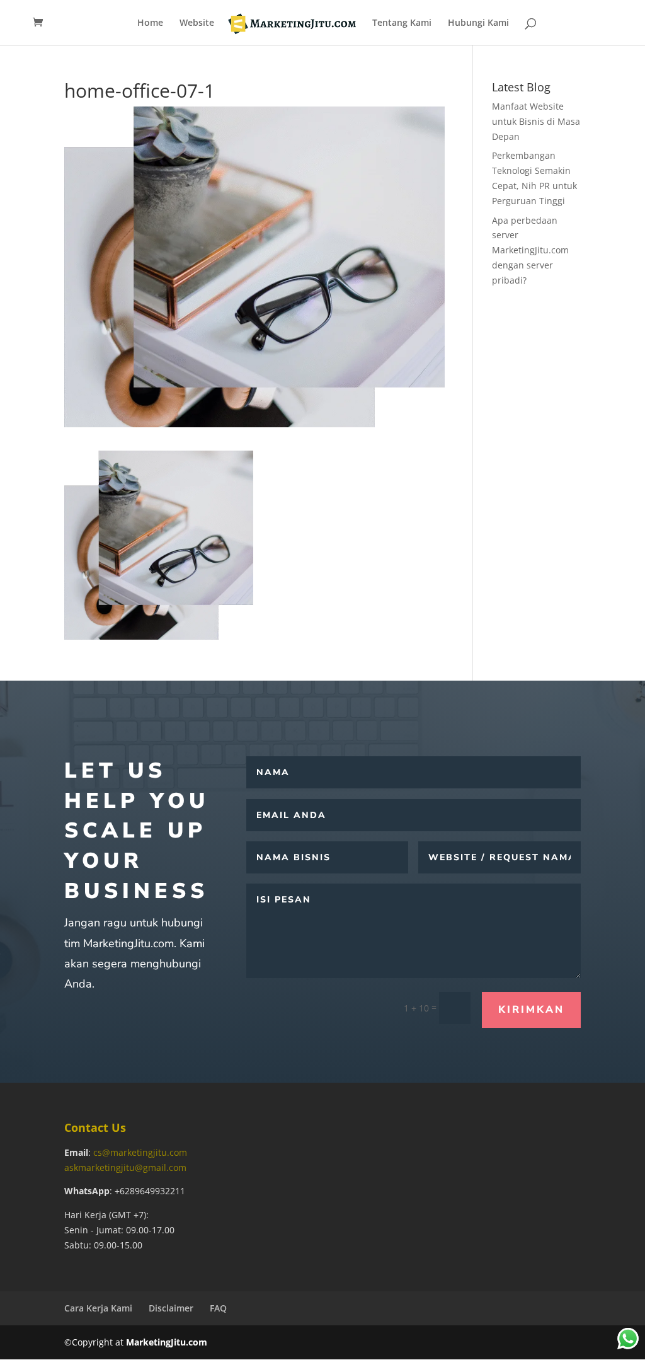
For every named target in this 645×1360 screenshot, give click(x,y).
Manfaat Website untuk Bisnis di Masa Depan (536, 121)
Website (197, 23)
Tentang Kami (401, 23)
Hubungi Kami (478, 23)
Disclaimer (171, 1308)
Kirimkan (531, 1010)
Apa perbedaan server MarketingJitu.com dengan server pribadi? (530, 250)
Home (150, 23)
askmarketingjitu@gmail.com (125, 1167)
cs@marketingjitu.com (140, 1152)
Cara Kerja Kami (98, 1308)
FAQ (218, 1308)
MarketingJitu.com (166, 1342)
